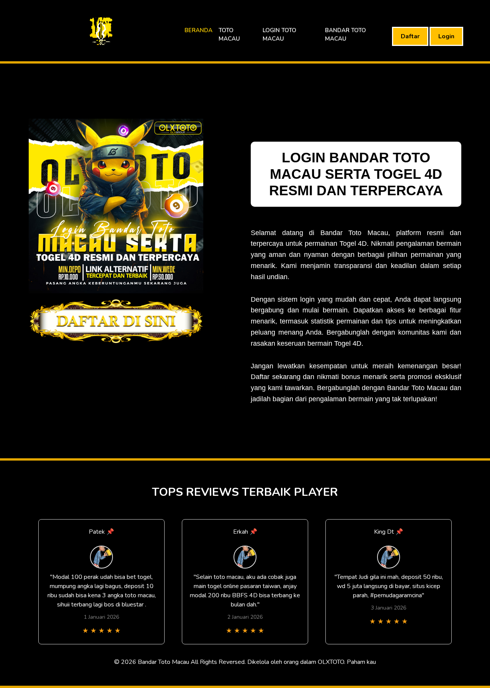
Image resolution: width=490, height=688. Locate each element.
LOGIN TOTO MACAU (279, 34)
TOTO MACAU (229, 34)
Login (446, 36)
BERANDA (198, 30)
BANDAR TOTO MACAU (345, 34)
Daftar (410, 36)
